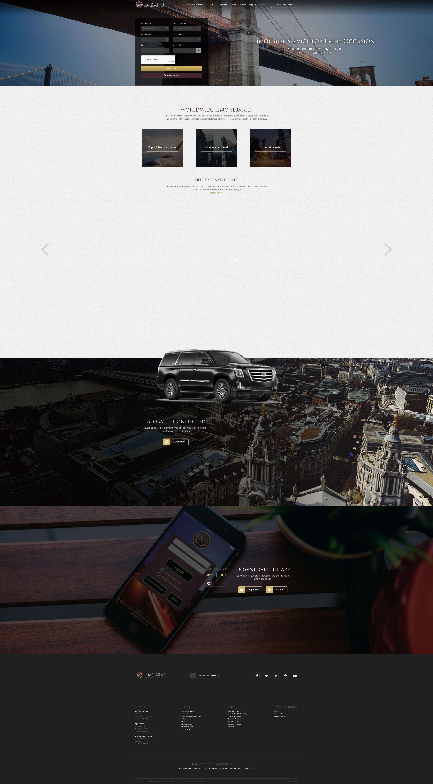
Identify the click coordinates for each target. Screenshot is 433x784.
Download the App (172, 75)
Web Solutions (293, 781)
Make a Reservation (284, 4)
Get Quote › (172, 69)
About (213, 5)
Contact (263, 5)
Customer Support (248, 5)
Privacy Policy (189, 781)
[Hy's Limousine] (149, 5)
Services (223, 5)
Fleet (234, 5)
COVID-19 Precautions (196, 5)
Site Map (179, 781)
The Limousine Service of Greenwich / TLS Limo (223, 768)
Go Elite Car (250, 768)
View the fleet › (216, 193)
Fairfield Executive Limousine (189, 768)
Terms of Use (200, 781)
